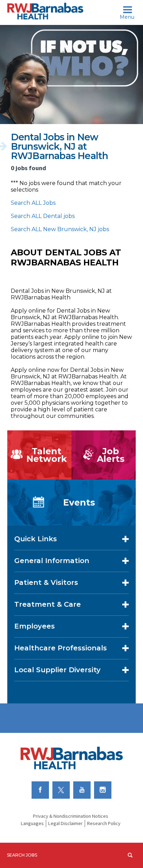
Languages (32, 823)
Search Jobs (22, 855)
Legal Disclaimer (65, 823)
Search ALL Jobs (33, 203)
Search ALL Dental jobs (43, 216)
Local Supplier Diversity (57, 670)
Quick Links (35, 539)
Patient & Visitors (46, 582)
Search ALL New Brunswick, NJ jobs (60, 229)
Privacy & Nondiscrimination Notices (70, 816)
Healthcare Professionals (60, 648)
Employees (34, 626)
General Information (51, 560)
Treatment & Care (47, 604)
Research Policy (103, 823)
